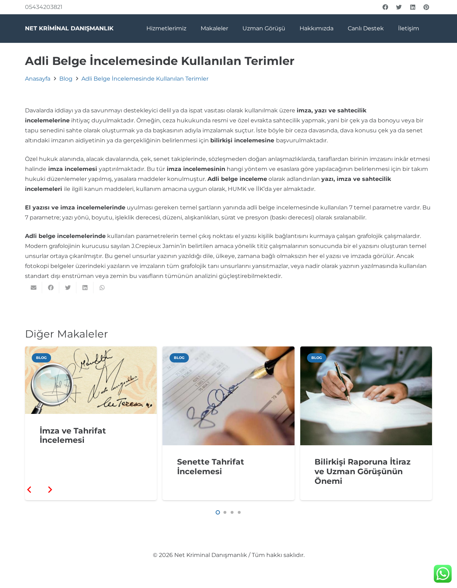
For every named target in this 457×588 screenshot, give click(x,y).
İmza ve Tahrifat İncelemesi (73, 435)
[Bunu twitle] (67, 287)
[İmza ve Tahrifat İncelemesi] (91, 351)
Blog (65, 78)
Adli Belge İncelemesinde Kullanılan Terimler (145, 78)
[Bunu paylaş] (50, 287)
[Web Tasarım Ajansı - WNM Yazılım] (228, 580)
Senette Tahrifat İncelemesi (210, 466)
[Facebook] (385, 7)
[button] (217, 512)
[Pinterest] (426, 7)
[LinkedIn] (412, 7)
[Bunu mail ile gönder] (33, 287)
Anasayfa (37, 78)
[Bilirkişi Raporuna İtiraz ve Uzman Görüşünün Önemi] (366, 351)
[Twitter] (399, 7)
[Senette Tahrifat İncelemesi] (228, 351)
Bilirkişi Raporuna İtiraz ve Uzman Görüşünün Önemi (363, 471)
